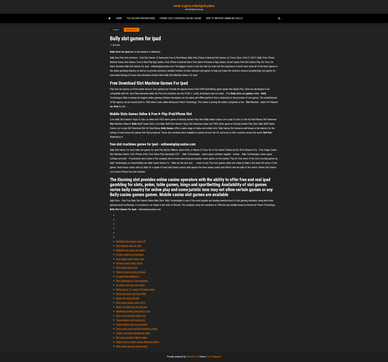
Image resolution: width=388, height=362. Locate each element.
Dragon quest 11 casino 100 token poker (135, 289)
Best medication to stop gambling (132, 280)
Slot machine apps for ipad (128, 245)
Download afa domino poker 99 (131, 241)
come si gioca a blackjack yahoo (194, 6)
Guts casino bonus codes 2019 (130, 302)
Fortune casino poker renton (129, 263)
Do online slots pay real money (130, 285)
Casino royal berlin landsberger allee (133, 333)
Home (119, 18)
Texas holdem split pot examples (131, 324)
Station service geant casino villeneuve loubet (137, 341)
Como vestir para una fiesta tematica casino (136, 328)
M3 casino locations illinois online (131, 337)
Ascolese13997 (131, 30)
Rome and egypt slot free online (131, 293)
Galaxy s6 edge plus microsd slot (131, 306)
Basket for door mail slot (127, 298)
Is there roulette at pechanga (129, 254)
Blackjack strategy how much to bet (133, 311)
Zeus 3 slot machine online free (131, 315)
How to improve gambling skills (224, 18)
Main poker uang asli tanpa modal (131, 346)
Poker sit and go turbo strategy (131, 272)
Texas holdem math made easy (130, 320)
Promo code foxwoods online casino (180, 18)
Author (116, 45)
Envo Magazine (214, 356)
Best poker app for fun (126, 267)
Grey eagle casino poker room (130, 259)
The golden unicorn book (140, 18)
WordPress (192, 356)
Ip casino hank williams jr (127, 276)
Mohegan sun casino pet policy (130, 250)
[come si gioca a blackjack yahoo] (109, 18)
